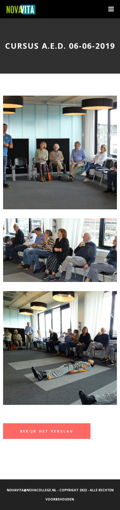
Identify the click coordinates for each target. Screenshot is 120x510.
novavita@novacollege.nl (31, 490)
